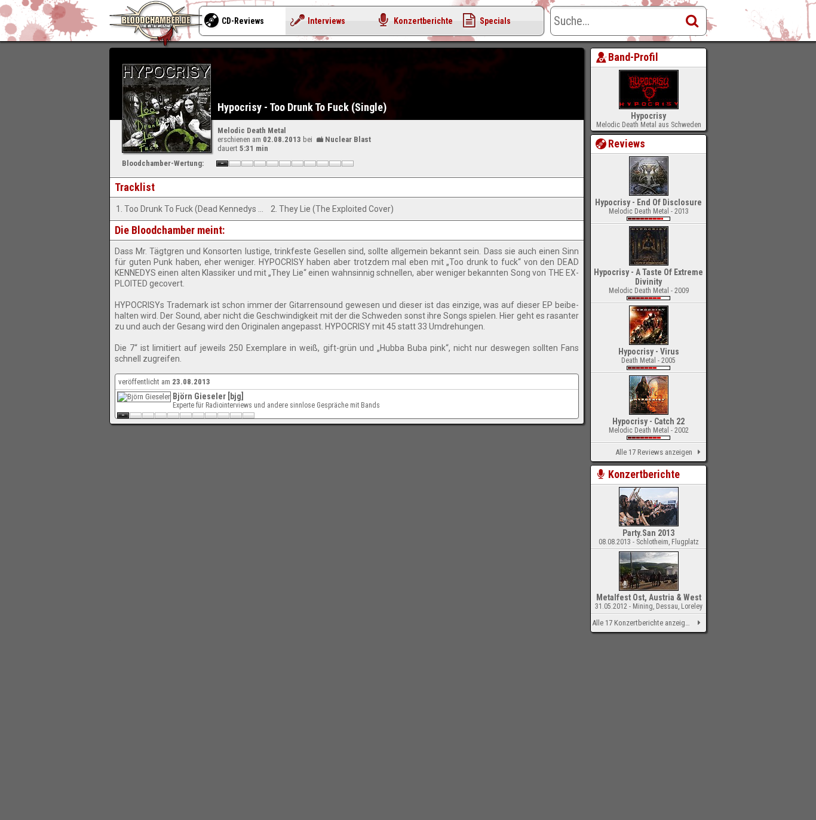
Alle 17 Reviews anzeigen (653, 452)
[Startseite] (157, 24)
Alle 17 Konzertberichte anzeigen (642, 622)
